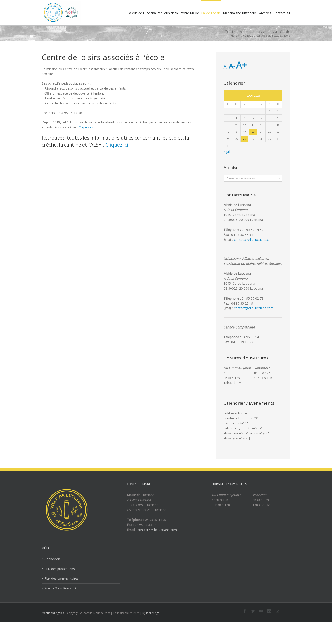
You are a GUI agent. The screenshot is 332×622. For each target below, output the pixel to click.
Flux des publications (59, 569)
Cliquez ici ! (87, 127)
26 (244, 138)
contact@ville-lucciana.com (254, 239)
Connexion (52, 559)
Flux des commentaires (61, 578)
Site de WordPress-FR (60, 588)
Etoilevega (152, 613)
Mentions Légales (53, 613)
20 (253, 131)
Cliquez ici (116, 145)
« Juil (227, 151)
